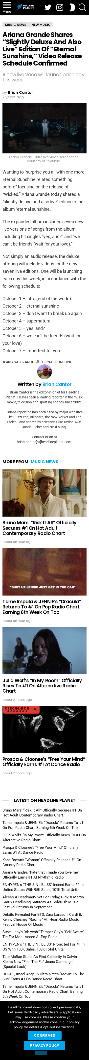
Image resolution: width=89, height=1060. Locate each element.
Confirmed (44, 1035)
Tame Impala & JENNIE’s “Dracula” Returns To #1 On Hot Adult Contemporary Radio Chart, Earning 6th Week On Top (42, 991)
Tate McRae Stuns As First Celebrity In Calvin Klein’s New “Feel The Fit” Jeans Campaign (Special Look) (39, 961)
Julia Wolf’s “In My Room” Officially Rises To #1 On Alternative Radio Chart (42, 686)
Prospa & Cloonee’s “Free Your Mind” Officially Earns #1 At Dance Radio (43, 762)
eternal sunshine (56, 361)
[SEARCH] (83, 7)
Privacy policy (44, 1045)
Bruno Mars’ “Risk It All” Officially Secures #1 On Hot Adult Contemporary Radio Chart (39, 528)
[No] (41, 1053)
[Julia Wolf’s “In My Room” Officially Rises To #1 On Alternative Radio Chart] (44, 650)
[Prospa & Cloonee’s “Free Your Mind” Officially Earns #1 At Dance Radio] (44, 729)
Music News (44, 462)
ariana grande (20, 361)
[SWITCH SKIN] (72, 7)
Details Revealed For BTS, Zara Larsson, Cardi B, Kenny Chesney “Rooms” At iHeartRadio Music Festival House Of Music (42, 919)
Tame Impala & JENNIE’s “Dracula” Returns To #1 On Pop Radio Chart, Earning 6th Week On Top (41, 607)
